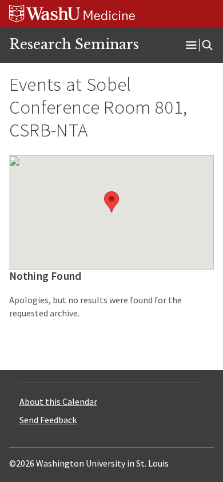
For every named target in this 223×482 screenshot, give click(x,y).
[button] (111, 202)
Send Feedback (48, 420)
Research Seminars (74, 45)
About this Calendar (58, 401)
